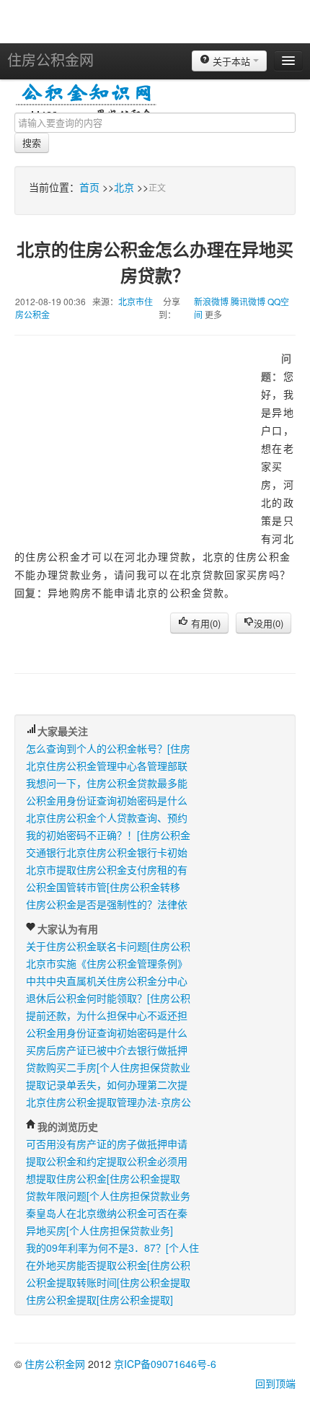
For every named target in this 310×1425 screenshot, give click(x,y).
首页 (89, 187)
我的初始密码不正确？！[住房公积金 (108, 835)
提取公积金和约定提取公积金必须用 (106, 1161)
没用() (268, 623)
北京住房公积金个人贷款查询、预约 (106, 817)
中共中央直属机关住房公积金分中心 (106, 980)
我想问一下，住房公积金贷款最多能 (106, 783)
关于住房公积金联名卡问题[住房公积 (108, 946)
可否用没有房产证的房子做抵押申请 (106, 1143)
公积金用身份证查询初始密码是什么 (106, 800)
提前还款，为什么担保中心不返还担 (106, 1015)
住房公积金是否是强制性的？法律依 (106, 904)
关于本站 (231, 61)
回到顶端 (275, 1383)
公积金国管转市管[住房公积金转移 (103, 887)
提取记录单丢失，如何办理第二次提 (106, 1084)
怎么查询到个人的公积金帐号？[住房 (108, 748)
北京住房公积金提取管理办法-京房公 (108, 1102)
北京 (124, 187)
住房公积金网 (50, 59)
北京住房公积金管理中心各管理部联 (106, 765)
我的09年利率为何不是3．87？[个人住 (112, 1247)
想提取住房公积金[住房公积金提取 (103, 1178)
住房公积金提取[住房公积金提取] (99, 1299)
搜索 (31, 142)
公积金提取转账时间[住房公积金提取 (108, 1282)
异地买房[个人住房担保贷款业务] (99, 1230)
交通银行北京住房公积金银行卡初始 (106, 852)
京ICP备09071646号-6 (165, 1363)
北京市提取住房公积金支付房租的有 (106, 869)
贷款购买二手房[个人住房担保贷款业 (108, 1067)
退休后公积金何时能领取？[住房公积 (108, 998)
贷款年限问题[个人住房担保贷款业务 (108, 1195)
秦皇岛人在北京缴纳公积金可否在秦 (106, 1213)
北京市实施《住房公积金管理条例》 (106, 963)
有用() (204, 623)
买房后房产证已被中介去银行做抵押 (106, 1050)
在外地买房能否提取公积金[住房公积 (108, 1265)
